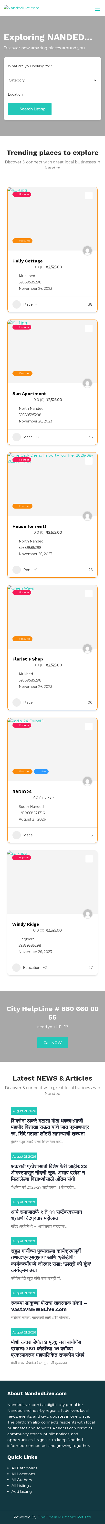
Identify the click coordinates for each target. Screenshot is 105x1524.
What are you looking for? (30, 66)
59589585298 (30, 282)
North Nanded (31, 408)
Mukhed (26, 674)
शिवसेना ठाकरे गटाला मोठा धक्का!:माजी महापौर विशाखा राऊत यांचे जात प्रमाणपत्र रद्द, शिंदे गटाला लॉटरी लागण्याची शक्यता (50, 1127)
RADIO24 (22, 791)
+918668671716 (32, 813)
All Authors (21, 1479)
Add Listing (21, 1491)
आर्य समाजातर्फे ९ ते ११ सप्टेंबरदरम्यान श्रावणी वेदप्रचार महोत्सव (46, 1215)
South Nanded (31, 806)
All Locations (23, 1474)
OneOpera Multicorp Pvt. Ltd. (64, 1517)
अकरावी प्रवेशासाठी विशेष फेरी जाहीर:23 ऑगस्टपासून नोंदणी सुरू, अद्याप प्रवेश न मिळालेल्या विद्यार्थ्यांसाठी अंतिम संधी (49, 1172)
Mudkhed (27, 276)
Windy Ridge (25, 924)
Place (28, 304)
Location (15, 94)
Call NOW (52, 1042)
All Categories (24, 1468)
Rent (27, 570)
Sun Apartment (29, 393)
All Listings (21, 1485)
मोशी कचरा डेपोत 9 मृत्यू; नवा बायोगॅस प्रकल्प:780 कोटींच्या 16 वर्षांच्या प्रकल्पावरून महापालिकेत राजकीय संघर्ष (47, 1348)
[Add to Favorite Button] (89, 195)
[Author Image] (87, 250)
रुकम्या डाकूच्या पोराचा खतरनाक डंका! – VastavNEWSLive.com (49, 1306)
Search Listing (32, 109)
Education (31, 967)
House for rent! (29, 526)
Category (16, 80)
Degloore (27, 939)
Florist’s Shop (27, 659)
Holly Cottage (27, 260)
